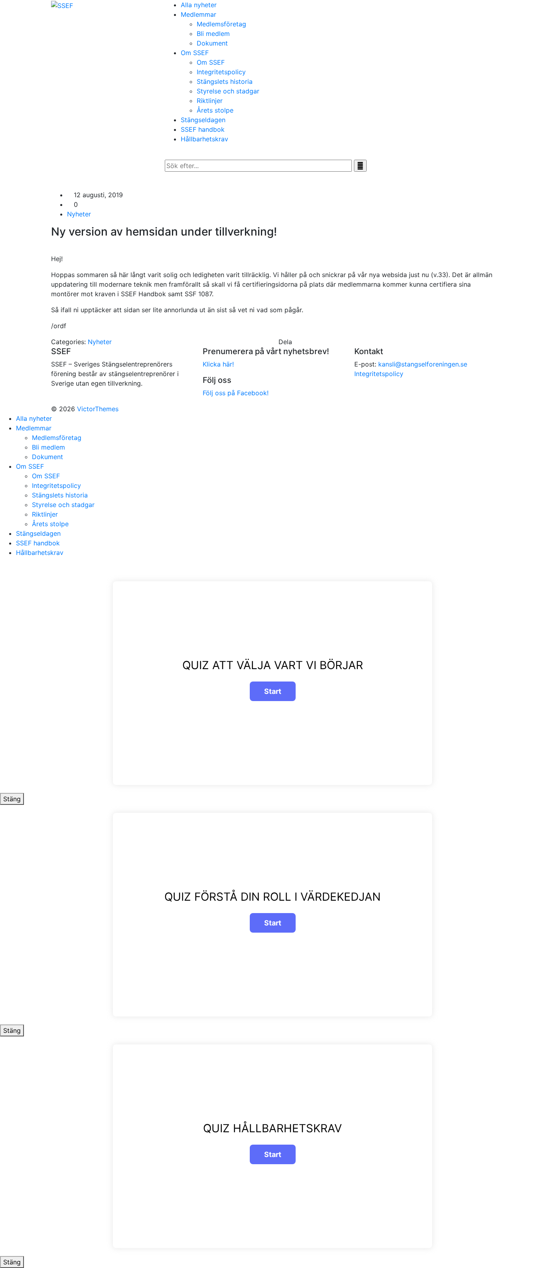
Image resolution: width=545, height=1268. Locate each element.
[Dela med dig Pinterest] (308, 342)
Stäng (12, 799)
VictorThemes (96, 409)
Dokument (212, 43)
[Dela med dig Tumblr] (313, 342)
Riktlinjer (210, 101)
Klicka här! (218, 364)
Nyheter (79, 214)
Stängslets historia (225, 81)
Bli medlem (213, 34)
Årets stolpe (215, 110)
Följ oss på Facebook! (236, 393)
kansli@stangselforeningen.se (422, 364)
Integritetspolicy (221, 72)
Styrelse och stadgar (228, 91)
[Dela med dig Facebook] (294, 342)
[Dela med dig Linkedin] (304, 342)
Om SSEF (211, 62)
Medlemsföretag (221, 24)
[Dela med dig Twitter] (299, 342)
